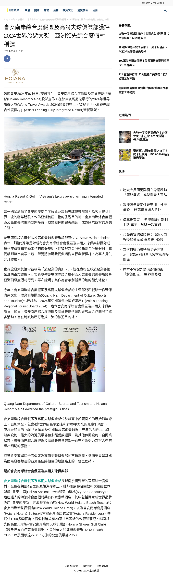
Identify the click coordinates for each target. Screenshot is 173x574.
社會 (46, 10)
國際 (13, 19)
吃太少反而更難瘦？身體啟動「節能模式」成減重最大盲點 (145, 192)
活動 (55, 10)
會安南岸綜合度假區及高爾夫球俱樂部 (32, 481)
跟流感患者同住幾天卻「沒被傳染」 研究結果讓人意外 (145, 207)
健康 (37, 10)
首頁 (6, 19)
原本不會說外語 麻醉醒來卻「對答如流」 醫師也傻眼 (143, 272)
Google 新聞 (71, 565)
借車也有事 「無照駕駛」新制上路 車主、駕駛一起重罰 (145, 222)
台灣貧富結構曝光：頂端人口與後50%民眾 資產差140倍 (145, 237)
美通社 (21, 19)
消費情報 (82, 10)
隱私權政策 (102, 565)
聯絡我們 (87, 565)
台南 (95, 10)
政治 (27, 10)
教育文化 (68, 10)
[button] (165, 10)
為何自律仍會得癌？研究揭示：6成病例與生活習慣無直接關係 (146, 254)
